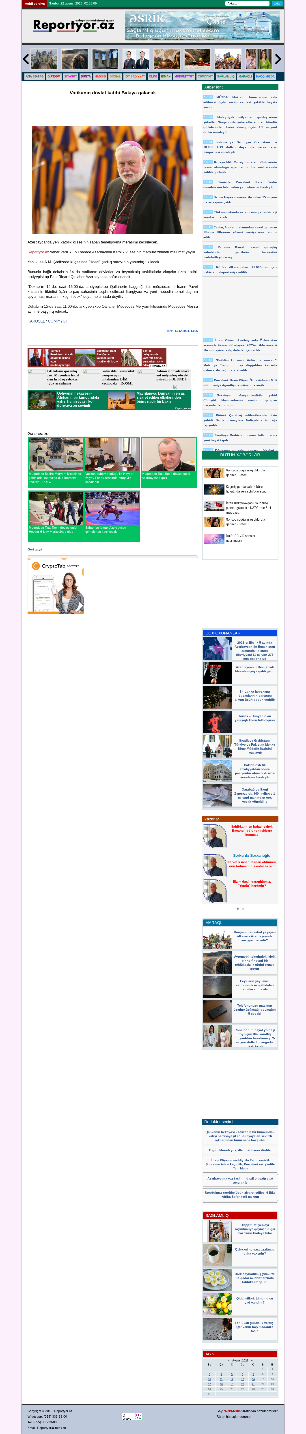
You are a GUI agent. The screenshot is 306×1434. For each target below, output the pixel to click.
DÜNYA (86, 76)
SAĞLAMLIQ (226, 76)
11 (221, 1379)
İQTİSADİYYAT (135, 76)
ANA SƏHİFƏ (34, 76)
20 (242, 1384)
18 (221, 1384)
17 (209, 1384)
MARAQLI (245, 76)
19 (232, 1384)
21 (253, 1384)
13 (242, 1379)
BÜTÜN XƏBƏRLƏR (240, 455)
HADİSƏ (100, 76)
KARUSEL (36, 321)
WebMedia (232, 1411)
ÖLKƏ (153, 76)
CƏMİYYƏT (205, 76)
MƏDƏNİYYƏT (184, 76)
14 (253, 1379)
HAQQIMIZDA (265, 76)
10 (209, 1379)
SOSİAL (115, 76)
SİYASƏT (70, 76)
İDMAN (165, 76)
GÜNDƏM (53, 76)
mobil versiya (34, 3)
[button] (237, 908)
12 (232, 1379)
